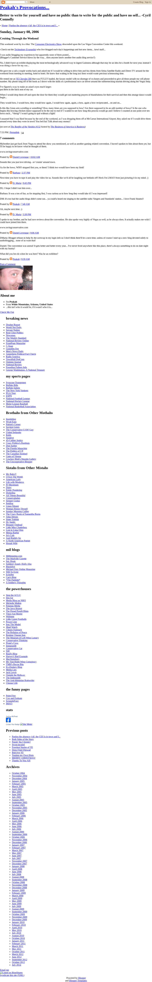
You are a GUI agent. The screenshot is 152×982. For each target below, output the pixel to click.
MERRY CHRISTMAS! (23, 758)
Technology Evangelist (25, 49)
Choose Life (12, 683)
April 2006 (17, 821)
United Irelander (13, 432)
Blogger (82, 978)
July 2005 (16, 797)
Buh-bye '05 (17, 752)
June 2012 (17, 957)
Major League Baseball (17, 404)
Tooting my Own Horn (23, 755)
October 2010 (18, 938)
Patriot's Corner (13, 424)
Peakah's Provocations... (24, 7)
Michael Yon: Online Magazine (20, 569)
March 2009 (17, 895)
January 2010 (18, 922)
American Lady (13, 479)
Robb (8, 435)
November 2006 (19, 839)
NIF (8, 651)
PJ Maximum (12, 485)
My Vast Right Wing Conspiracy (21, 661)
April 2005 (17, 789)
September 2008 (19, 879)
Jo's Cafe (10, 535)
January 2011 (18, 941)
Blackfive (10, 566)
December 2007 (19, 863)
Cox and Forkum (14, 698)
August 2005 (18, 800)
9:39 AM (25, 259)
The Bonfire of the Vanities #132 (26, 126)
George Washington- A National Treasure (25, 370)
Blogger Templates (78, 980)
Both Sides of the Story (23, 739)
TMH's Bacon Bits (15, 664)
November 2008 (19, 885)
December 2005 (19, 810)
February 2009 (19, 893)
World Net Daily (14, 327)
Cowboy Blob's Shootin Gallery (21, 459)
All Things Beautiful (15, 495)
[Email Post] (22, 132)
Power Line (11, 622)
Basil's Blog (11, 653)
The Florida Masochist (16, 448)
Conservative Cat (14, 648)
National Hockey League (18, 401)
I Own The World (14, 477)
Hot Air (9, 598)
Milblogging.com (14, 556)
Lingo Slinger (12, 506)
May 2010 (17, 930)
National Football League (18, 398)
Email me (4, 970)
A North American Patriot (18, 540)
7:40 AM (25, 204)
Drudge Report (13, 324)
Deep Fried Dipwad (21, 750)
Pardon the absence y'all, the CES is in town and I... (33, 25)
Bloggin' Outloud (14, 524)
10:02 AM (35, 157)
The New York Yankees (17, 390)
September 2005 (19, 802)
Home (5, 25)
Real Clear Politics (14, 332)
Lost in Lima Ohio (14, 530)
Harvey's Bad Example (17, 656)
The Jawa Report (14, 608)
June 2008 (17, 871)
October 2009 (18, 914)
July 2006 (16, 829)
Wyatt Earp (11, 421)
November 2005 (19, 808)
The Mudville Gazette (16, 558)
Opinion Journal (13, 362)
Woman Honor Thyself (17, 508)
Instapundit (11, 646)
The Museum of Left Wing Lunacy (22, 638)
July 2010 (16, 933)
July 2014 (16, 965)
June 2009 (17, 903)
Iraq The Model (13, 624)
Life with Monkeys (15, 482)
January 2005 (18, 781)
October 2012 (18, 962)
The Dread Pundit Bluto (17, 611)
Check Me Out (7, 312)
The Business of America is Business (68, 126)
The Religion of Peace (16, 632)
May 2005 (17, 792)
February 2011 (19, 943)
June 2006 (17, 826)
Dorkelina (10, 493)
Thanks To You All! (21, 760)
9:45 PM (27, 183)
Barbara (16, 172)
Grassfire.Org (12, 348)
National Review (14, 364)
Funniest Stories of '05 (22, 747)
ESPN (9, 396)
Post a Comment (7, 264)
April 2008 (17, 869)
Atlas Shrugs (12, 516)
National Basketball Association (21, 406)
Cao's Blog (11, 577)
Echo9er (10, 574)
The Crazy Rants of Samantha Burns (23, 514)
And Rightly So (13, 538)
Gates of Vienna (13, 456)
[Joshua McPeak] (8, 721)
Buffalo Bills (12, 385)
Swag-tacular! (18, 744)
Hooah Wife (11, 543)
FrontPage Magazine (15, 343)
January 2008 (18, 866)
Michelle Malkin (13, 603)
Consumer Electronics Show (48, 44)
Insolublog (11, 419)
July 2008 (16, 874)
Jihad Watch (11, 627)
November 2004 (19, 776)
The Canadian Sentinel (16, 453)
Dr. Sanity (10, 522)
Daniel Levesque (21, 157)
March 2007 (17, 850)
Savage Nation (13, 330)
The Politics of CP (14, 451)
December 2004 (19, 778)
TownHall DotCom (15, 359)
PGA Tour (11, 393)
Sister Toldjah (12, 519)
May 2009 (17, 901)
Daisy (8, 487)
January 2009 (18, 890)
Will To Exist (12, 572)
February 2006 (19, 816)
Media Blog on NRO (16, 600)
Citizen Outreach (14, 630)
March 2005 (17, 786)
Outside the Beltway (15, 675)
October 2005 (18, 805)
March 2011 (17, 946)
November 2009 (19, 917)
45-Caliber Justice (14, 440)
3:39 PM (27, 214)
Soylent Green (12, 427)
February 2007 (19, 847)
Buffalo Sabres (13, 388)
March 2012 (17, 954)
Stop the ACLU (13, 595)
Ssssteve (10, 437)
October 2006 (18, 837)
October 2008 (18, 882)
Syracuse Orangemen (16, 382)
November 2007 (19, 861)
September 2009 (19, 911)
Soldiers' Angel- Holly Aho (18, 564)
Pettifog (9, 503)
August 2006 (18, 831)
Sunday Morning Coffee (17, 511)
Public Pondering (14, 490)
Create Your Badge (13, 724)
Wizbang (10, 616)
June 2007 (17, 855)
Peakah (16, 204)
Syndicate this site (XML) (12, 975)
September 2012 (19, 959)
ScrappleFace (12, 701)
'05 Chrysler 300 (24, 79)
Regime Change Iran (15, 635)
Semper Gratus (13, 501)
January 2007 (18, 845)
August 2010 (18, 935)
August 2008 (18, 877)
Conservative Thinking (16, 640)
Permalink (14, 132)
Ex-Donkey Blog (14, 667)
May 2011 (16, 949)
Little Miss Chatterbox (16, 527)
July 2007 (16, 858)
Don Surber (11, 445)
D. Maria (17, 183)
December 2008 (19, 887)
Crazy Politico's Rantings (18, 443)
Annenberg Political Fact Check (21, 354)
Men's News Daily (14, 351)
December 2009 (19, 919)
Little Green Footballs (16, 619)
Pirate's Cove (12, 643)
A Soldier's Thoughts (16, 582)
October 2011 (18, 951)
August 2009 (18, 909)
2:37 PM (26, 172)
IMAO (9, 703)
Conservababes (13, 498)
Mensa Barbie (12, 532)
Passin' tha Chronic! (21, 742)
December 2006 (19, 842)
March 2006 (17, 818)
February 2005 (19, 784)
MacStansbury (12, 659)
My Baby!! (11, 474)
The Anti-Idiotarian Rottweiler (20, 680)
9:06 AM (34, 233)
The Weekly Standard (16, 338)
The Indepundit (13, 677)
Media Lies (11, 669)
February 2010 (19, 925)
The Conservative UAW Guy (20, 429)
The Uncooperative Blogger (19, 461)
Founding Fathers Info (16, 367)
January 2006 (18, 813)
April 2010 (17, 927)
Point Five (11, 695)
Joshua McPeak (12, 716)
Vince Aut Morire (14, 614)
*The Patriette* (13, 580)
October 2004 (18, 773)
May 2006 (17, 824)
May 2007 (17, 853)
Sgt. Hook (11, 561)
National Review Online (17, 340)
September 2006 (19, 834)
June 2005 (17, 794)
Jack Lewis (11, 672)
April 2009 (17, 898)
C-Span (9, 346)
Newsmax (10, 335)
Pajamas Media (13, 606)
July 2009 (16, 906)
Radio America (13, 356)
